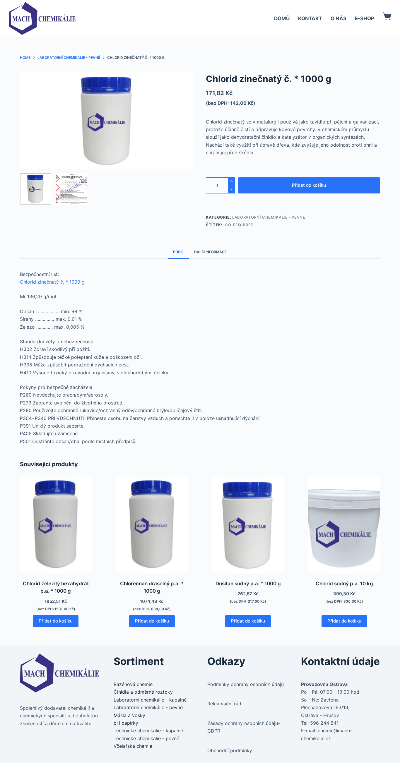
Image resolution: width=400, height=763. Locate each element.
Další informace (210, 252)
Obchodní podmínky (229, 750)
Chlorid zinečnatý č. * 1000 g (52, 282)
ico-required (238, 224)
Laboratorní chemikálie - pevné (268, 217)
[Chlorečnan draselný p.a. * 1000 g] (152, 525)
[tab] (178, 252)
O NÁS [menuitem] (338, 18)
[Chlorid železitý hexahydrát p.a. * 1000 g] (55, 525)
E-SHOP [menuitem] (364, 18)
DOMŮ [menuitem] (282, 18)
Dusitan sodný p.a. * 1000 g (248, 584)
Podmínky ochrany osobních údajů (245, 684)
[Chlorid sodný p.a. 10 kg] (344, 525)
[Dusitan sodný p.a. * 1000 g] (248, 525)
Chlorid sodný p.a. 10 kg (344, 584)
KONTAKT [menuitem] (310, 18)
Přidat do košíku (309, 185)
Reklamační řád (224, 704)
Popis (178, 252)
